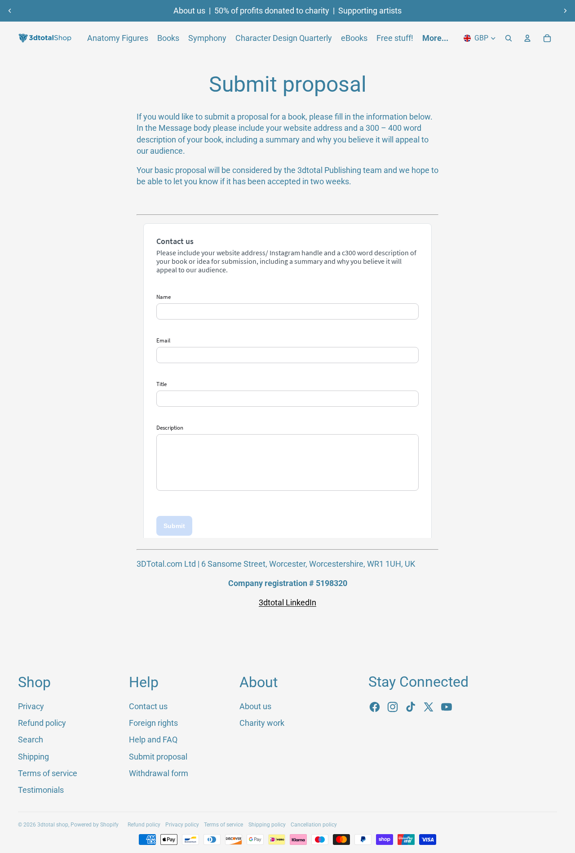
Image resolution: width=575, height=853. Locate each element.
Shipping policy (267, 825)
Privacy (31, 706)
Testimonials (41, 790)
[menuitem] (435, 38)
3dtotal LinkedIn (287, 602)
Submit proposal (158, 756)
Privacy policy (182, 825)
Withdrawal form (158, 773)
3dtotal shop (52, 825)
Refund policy (42, 723)
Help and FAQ (153, 739)
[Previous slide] (10, 11)
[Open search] (508, 38)
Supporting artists (370, 11)
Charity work (261, 723)
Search (30, 739)
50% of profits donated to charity (271, 11)
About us (189, 11)
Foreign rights (153, 723)
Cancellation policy (314, 825)
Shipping (33, 756)
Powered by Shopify (95, 825)
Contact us (148, 706)
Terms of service (47, 773)
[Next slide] (565, 11)
